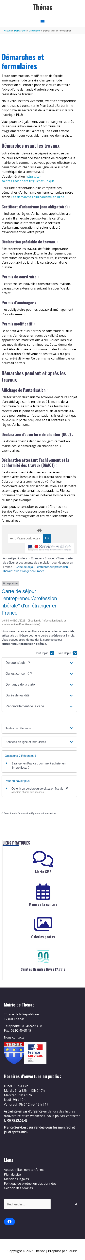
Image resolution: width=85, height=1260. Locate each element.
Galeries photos (43, 936)
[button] (39, 662)
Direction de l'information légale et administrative (30, 813)
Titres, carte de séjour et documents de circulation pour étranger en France (38, 563)
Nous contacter (15, 1037)
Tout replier (42, 653)
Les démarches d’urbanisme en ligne (37, 197)
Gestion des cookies (18, 1188)
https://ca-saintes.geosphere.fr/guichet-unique (28, 178)
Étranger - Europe (43, 558)
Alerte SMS (43, 871)
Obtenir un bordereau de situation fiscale (37, 788)
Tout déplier (65, 653)
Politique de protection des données (30, 1183)
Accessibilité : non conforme (24, 1169)
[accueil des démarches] (39, 530)
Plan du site (12, 1174)
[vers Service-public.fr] (49, 548)
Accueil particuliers (15, 558)
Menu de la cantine (43, 904)
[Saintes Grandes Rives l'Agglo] (43, 956)
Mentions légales (16, 1179)
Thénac (43, 7)
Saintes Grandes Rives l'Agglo (43, 969)
